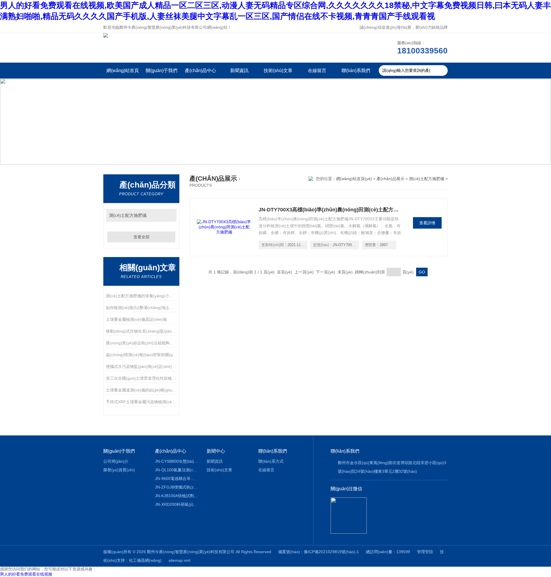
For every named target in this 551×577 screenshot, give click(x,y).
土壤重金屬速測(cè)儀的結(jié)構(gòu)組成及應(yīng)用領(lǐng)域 (141, 390)
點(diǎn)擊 (169, 215)
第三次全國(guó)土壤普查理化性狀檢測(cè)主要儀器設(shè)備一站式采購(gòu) (141, 378)
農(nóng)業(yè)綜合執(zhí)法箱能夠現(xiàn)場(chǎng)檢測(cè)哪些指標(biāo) (141, 343)
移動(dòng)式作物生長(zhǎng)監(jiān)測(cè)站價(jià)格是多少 (141, 331)
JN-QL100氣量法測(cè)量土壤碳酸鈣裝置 (176, 470)
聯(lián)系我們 (356, 70)
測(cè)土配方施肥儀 (128, 215)
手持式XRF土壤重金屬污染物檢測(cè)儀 (141, 402)
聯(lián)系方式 (271, 461)
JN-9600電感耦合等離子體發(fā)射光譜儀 (176, 478)
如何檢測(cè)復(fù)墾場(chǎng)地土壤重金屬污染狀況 (141, 307)
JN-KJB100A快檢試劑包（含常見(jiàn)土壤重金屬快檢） (176, 495)
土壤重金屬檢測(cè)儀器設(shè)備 (136, 319)
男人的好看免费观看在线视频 (26, 574)
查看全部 (141, 237)
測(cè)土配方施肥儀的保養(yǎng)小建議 (141, 296)
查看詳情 (427, 223)
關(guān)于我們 (161, 70)
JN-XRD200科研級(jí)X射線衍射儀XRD (176, 504)
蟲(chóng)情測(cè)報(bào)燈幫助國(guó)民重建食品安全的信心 (141, 354)
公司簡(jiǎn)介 (116, 461)
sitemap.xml (179, 560)
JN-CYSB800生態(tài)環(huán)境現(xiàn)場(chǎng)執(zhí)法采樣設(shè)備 (176, 461)
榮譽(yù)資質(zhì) (119, 470)
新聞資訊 (239, 70)
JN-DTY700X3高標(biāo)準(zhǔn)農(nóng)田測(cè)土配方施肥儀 (330, 210)
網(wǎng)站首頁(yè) (122, 73)
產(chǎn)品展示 (390, 178)
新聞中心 (216, 451)
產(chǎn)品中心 (200, 70)
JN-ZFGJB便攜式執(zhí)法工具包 (176, 487)
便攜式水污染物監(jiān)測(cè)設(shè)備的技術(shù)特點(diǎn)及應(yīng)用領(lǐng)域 (141, 366)
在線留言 (317, 70)
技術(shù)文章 (278, 70)
